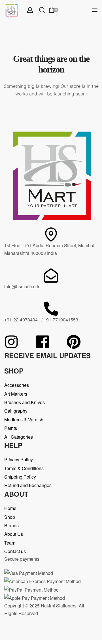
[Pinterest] (74, 342)
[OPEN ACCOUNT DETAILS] (30, 10)
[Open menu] (95, 10)
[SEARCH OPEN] (42, 10)
